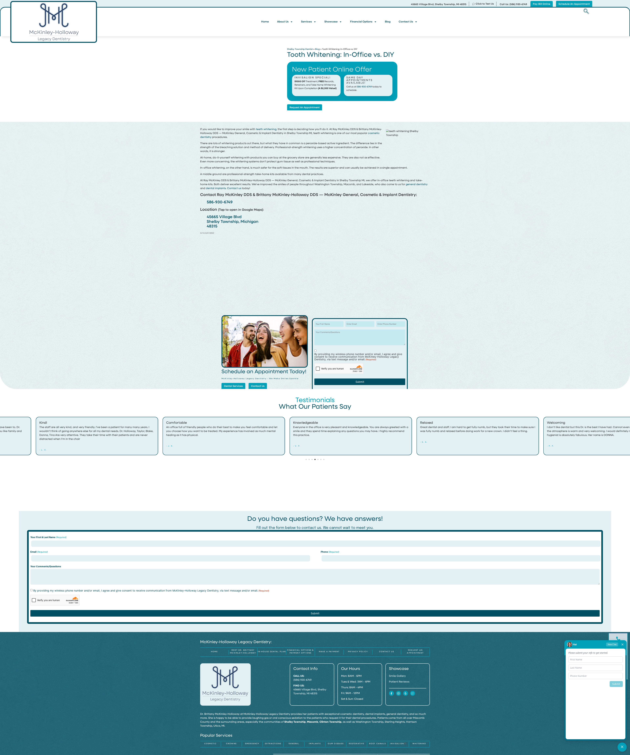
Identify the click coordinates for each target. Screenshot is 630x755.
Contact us (234, 188)
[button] (585, 11)
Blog (387, 21)
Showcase (331, 21)
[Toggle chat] (622, 747)
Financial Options (361, 21)
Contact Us (406, 21)
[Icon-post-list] (412, 693)
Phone (330, 552)
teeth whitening (266, 129)
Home (265, 21)
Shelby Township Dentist (300, 49)
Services (306, 21)
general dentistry (417, 184)
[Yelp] (405, 693)
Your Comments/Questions (45, 566)
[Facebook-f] (391, 693)
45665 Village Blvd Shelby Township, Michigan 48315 (232, 222)
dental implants (216, 188)
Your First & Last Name (48, 537)
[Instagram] (398, 693)
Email (39, 552)
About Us (283, 21)
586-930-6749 (364, 87)
